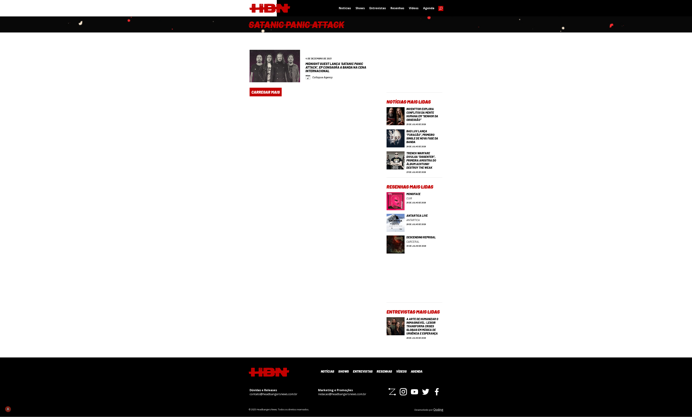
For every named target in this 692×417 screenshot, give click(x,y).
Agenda (428, 8)
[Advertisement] (414, 69)
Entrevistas (377, 8)
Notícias (345, 8)
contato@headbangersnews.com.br (273, 394)
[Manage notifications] (8, 409)
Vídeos (413, 8)
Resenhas (397, 8)
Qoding (438, 410)
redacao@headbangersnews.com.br (342, 394)
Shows (360, 8)
